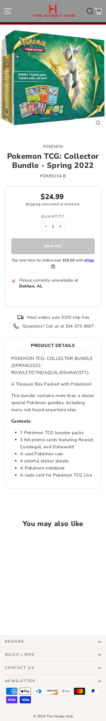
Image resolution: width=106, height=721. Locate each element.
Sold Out (23, 606)
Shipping (33, 204)
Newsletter (20, 681)
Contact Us (19, 667)
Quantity (52, 216)
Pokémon (53, 146)
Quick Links (19, 654)
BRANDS (14, 641)
